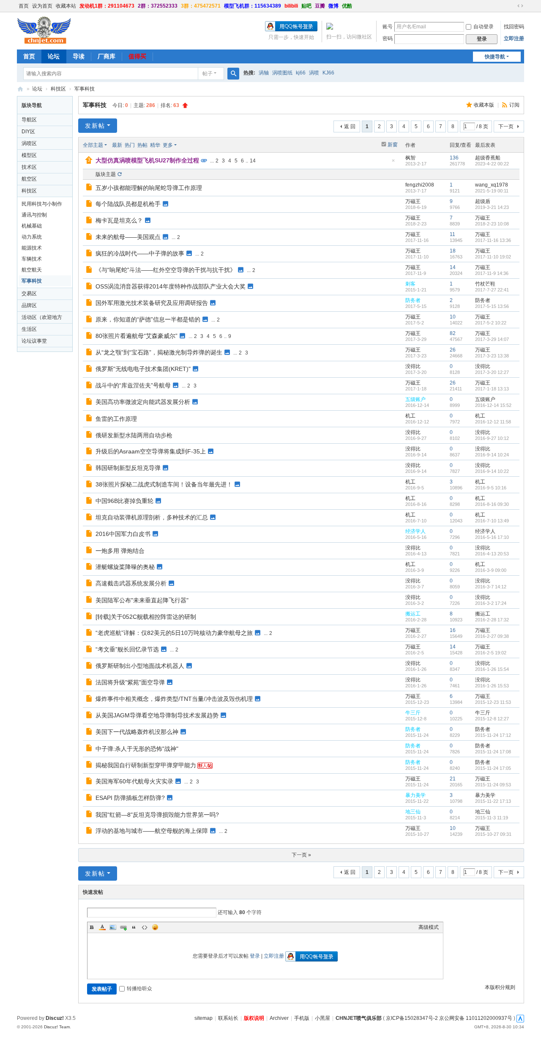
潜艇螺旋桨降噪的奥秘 (125, 566)
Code (144, 927)
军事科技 (84, 89)
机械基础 (32, 226)
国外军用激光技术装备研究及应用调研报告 (152, 302)
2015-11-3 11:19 (491, 817)
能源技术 (32, 248)
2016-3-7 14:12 (490, 586)
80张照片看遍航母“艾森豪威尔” (137, 335)
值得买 (137, 56)
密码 (388, 38)
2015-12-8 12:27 (492, 718)
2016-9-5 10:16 (490, 487)
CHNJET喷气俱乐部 (20, 89)
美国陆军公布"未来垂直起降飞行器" (142, 600)
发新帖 (95, 125)
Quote (134, 927)
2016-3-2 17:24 (490, 603)
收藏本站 (66, 6)
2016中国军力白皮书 (123, 533)
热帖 (142, 145)
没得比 (413, 366)
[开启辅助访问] (512, 6)
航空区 (29, 179)
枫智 (410, 158)
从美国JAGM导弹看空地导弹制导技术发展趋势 (157, 715)
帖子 (207, 74)
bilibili (291, 6)
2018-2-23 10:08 (492, 223)
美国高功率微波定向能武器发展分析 (143, 401)
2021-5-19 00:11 (491, 190)
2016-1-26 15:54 (492, 669)
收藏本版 (484, 105)
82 (453, 333)
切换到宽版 (520, 6)
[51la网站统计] (520, 1018)
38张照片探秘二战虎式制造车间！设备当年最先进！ (164, 484)
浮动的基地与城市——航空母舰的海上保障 (152, 830)
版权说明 (254, 1018)
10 (453, 317)
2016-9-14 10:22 (492, 471)
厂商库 (106, 56)
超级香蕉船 (487, 158)
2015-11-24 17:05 (493, 768)
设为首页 (42, 6)
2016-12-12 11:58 (493, 421)
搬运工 (413, 614)
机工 (410, 416)
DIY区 (28, 132)
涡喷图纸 (282, 73)
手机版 (301, 1018)
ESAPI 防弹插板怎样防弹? (130, 797)
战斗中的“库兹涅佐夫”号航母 (133, 385)
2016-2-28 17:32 (492, 619)
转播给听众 (139, 989)
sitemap (203, 1018)
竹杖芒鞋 (485, 284)
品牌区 (29, 305)
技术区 (29, 167)
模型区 (29, 155)
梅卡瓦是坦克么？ (119, 220)
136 (454, 158)
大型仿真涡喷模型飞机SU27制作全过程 (147, 160)
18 (453, 251)
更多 (168, 145)
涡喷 (314, 73)
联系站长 (228, 1018)
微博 (333, 6)
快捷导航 (495, 57)
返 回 (349, 126)
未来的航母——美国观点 (128, 236)
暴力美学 (415, 795)
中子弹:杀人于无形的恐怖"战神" (137, 748)
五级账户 (415, 399)
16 (453, 630)
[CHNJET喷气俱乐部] (44, 30)
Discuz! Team (57, 1027)
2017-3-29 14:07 (492, 339)
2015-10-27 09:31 (493, 834)
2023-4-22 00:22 (492, 163)
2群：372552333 (158, 6)
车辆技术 (32, 259)
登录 (255, 956)
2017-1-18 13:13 (492, 388)
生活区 (29, 329)
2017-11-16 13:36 (493, 240)
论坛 (54, 56)
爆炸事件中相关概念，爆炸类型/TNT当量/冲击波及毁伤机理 (174, 698)
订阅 (514, 105)
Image (113, 927)
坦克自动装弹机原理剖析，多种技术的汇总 (152, 517)
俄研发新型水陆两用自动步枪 (134, 435)
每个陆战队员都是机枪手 (128, 204)
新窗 (393, 145)
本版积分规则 (500, 987)
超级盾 (482, 201)
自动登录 (483, 27)
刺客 (410, 284)
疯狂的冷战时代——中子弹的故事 (140, 253)
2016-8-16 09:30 (492, 504)
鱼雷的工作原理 (116, 418)
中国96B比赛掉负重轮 (124, 500)
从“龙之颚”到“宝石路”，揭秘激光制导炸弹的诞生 (159, 352)
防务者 (413, 300)
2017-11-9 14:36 (491, 273)
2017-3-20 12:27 (492, 372)
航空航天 (32, 270)
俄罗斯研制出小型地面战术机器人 (140, 665)
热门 (130, 145)
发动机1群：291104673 (106, 6)
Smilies (155, 927)
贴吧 (306, 6)
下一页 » (301, 855)
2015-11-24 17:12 (493, 735)
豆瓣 (320, 6)
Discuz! (55, 1018)
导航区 (29, 120)
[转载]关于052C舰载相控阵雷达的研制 (146, 616)
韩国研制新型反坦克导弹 (128, 467)
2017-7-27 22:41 (492, 289)
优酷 (347, 6)
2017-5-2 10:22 (490, 322)
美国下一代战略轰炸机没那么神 (137, 731)
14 (253, 161)
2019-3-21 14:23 (492, 207)
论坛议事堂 (34, 341)
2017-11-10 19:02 (493, 256)
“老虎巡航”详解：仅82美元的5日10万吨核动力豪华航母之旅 (174, 632)
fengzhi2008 (419, 185)
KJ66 (328, 73)
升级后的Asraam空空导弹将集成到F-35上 (151, 451)
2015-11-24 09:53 (493, 784)
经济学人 (415, 531)
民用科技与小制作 (42, 204)
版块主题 (106, 174)
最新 (117, 145)
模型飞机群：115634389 (252, 6)
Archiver (279, 1018)
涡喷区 (29, 143)
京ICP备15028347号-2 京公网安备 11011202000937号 (449, 1018)
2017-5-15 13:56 (492, 306)
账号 (388, 27)
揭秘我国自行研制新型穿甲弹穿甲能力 (146, 765)
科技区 (58, 89)
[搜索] (233, 74)
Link (123, 927)
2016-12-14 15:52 (493, 405)
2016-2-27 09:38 (492, 636)
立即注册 (514, 38)
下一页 (506, 126)
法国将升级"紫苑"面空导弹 (130, 682)
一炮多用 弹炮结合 (120, 550)
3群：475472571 (201, 6)
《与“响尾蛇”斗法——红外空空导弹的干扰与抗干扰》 (166, 269)
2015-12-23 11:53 (493, 702)
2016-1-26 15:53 (492, 685)
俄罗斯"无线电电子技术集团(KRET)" (143, 368)
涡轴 (264, 73)
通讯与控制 (34, 215)
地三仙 (413, 812)
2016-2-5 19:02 (490, 652)
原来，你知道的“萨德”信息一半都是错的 (148, 319)
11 (452, 234)
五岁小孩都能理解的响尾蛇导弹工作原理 (149, 187)
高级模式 (428, 927)
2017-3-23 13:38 (492, 355)
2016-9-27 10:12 (492, 438)
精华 (155, 145)
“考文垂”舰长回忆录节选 (127, 649)
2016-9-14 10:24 (492, 454)
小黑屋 (322, 1018)
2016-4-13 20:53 (492, 553)
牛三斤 (413, 713)
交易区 (29, 294)
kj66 (301, 73)
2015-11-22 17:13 (493, 801)
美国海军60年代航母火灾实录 (134, 781)
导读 (79, 56)
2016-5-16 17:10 (492, 537)
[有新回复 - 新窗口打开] (90, 188)
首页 (24, 6)
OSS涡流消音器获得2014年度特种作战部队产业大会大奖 (171, 286)
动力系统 (32, 237)
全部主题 (93, 145)
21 (453, 779)
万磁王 (413, 201)
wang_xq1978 (491, 185)
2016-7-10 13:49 (492, 520)
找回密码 (514, 27)
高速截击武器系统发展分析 (131, 583)
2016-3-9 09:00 (490, 570)
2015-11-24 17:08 (493, 751)
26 (453, 350)
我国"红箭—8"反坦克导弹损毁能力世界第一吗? (157, 814)
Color (102, 927)
